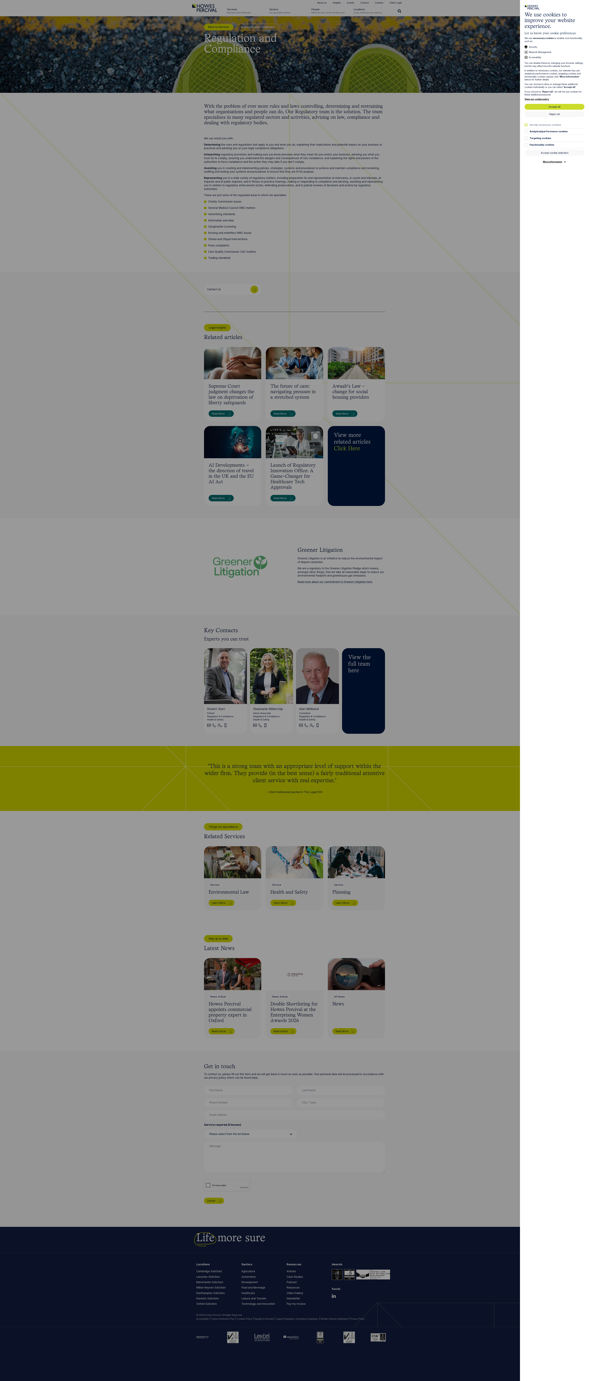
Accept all (554, 106)
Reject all (554, 114)
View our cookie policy (537, 99)
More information (552, 161)
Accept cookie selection (554, 152)
